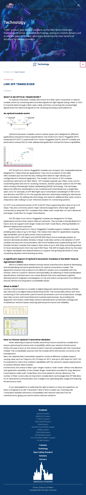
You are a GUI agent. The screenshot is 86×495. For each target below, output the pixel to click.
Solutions (43, 456)
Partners (43, 459)
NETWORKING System (43, 435)
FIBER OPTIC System (43, 416)
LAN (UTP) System (43, 413)
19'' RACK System (43, 440)
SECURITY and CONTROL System (43, 427)
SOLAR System (43, 424)
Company (43, 445)
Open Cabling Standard (43, 452)
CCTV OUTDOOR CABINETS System (43, 438)
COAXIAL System (43, 430)
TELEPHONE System (43, 432)
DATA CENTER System (43, 422)
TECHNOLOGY (9, 72)
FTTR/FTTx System (43, 419)
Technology (43, 449)
